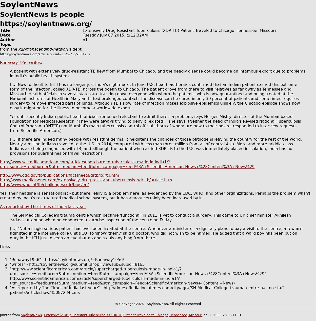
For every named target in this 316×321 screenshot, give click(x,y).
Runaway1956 (14, 62)
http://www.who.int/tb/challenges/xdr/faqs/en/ (44, 184)
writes (35, 62)
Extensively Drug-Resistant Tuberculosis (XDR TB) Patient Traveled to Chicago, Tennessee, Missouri (123, 315)
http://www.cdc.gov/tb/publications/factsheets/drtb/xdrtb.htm (59, 175)
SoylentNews (31, 315)
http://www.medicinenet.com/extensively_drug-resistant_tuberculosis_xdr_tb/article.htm (86, 180)
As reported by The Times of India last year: (43, 206)
